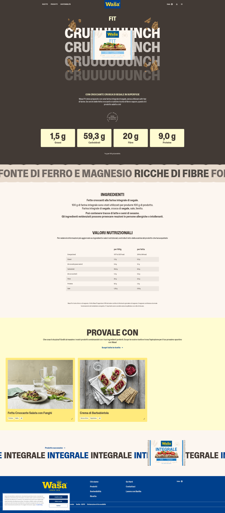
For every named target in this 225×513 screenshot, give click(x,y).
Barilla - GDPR (80, 504)
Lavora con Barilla (133, 491)
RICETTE (45, 4)
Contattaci (130, 486)
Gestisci (58, 505)
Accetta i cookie (58, 497)
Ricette (93, 496)
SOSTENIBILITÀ (65, 4)
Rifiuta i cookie (58, 501)
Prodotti (93, 486)
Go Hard (129, 481)
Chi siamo (94, 481)
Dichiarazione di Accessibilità (96, 504)
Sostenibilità (95, 491)
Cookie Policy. (39, 504)
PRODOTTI (54, 4)
